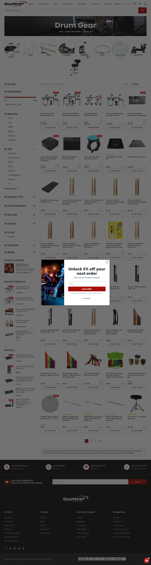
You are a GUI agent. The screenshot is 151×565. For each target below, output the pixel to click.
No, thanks (86, 298)
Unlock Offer (87, 289)
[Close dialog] (107, 262)
